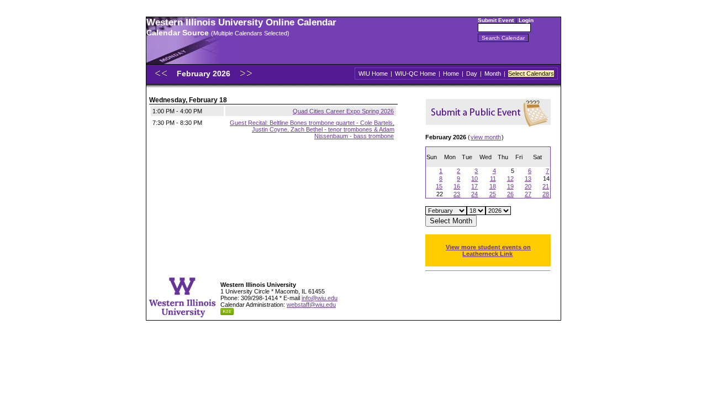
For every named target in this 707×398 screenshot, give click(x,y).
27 (528, 194)
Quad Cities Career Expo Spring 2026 (343, 111)
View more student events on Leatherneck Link (488, 250)
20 (528, 186)
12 (510, 178)
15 (439, 186)
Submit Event (496, 20)
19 (510, 186)
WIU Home (373, 73)
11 (493, 178)
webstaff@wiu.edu (311, 304)
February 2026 (205, 73)
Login (526, 20)
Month (492, 73)
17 (474, 186)
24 (474, 194)
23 (456, 194)
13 (528, 178)
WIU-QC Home (415, 73)
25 (492, 194)
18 (492, 186)
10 (474, 178)
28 (545, 194)
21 (545, 186)
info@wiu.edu (319, 298)
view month (486, 137)
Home (451, 73)
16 (456, 186)
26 (510, 194)
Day (471, 73)
